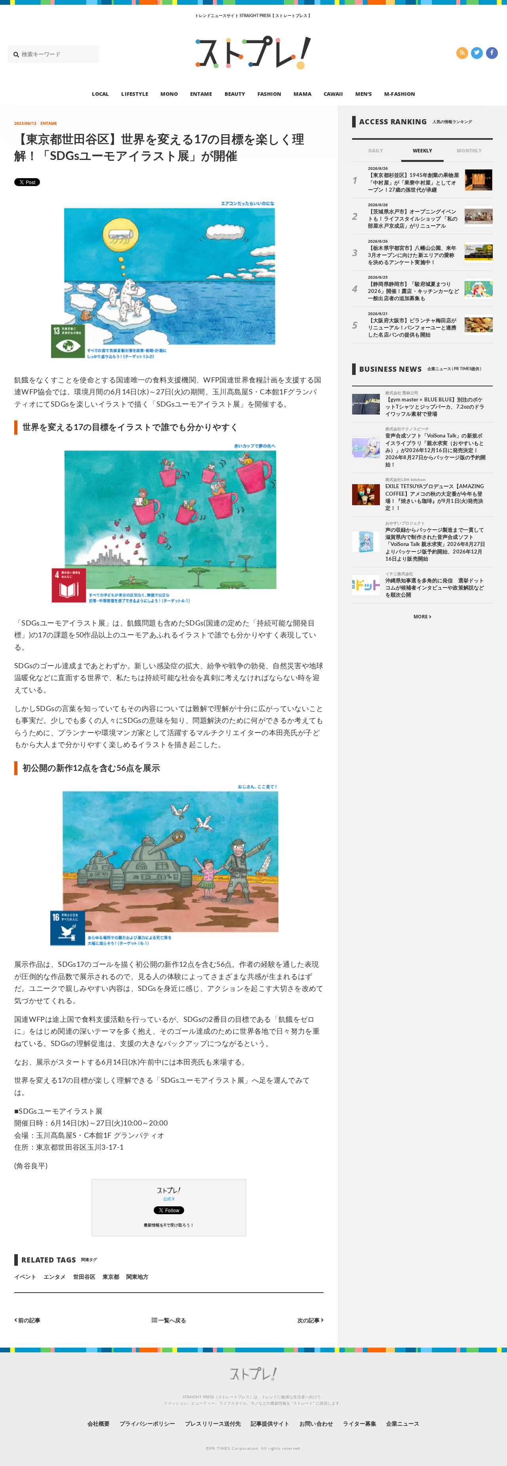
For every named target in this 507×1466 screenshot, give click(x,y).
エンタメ (55, 1277)
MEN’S (363, 93)
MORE (421, 616)
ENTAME (201, 93)
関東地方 (137, 1277)
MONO (169, 93)
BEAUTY (235, 93)
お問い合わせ (316, 1424)
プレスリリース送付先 (213, 1424)
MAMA (302, 93)
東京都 (111, 1277)
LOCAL (100, 93)
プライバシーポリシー (147, 1424)
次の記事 (309, 1320)
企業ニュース (402, 1424)
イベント (25, 1277)
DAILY (375, 150)
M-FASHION (399, 93)
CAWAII (333, 93)
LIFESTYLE (134, 93)
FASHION (269, 93)
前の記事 (28, 1320)
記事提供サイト (270, 1424)
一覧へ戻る (171, 1320)
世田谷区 (84, 1277)
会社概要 (99, 1424)
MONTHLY (469, 150)
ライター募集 (359, 1424)
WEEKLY (422, 150)
